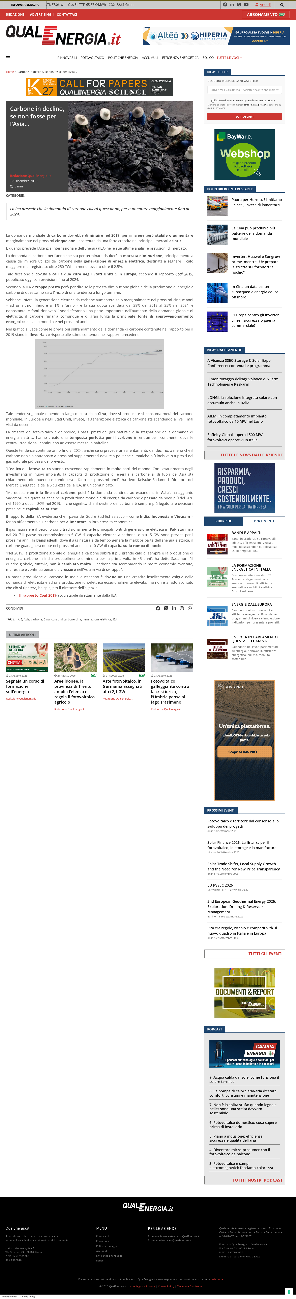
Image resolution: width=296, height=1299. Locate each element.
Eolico (208, 57)
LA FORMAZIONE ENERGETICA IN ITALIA (251, 567)
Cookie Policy (166, 1286)
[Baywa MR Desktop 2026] (244, 154)
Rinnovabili (67, 57)
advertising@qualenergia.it (175, 1240)
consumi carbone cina (66, 619)
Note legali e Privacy (142, 1286)
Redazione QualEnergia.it (30, 176)
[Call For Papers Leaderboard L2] (99, 87)
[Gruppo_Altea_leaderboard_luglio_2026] (216, 36)
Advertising (40, 14)
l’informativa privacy (255, 104)
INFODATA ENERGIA (25, 4)
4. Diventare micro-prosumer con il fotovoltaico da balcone (239, 1151)
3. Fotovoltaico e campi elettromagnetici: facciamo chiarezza (241, 1165)
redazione (217, 1279)
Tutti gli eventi (265, 953)
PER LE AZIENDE (162, 1228)
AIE (20, 619)
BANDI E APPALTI (247, 533)
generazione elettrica (97, 619)
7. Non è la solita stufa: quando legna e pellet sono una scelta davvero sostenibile (242, 1109)
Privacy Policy (9, 1296)
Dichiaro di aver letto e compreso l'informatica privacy (244, 100)
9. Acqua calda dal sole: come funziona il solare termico (244, 1079)
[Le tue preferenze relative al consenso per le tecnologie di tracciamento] (289, 1292)
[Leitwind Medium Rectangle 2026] (244, 488)
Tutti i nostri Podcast (258, 1180)
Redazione (15, 14)
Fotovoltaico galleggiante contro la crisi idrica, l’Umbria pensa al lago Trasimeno (170, 692)
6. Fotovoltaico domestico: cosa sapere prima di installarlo (243, 1124)
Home (10, 71)
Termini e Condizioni (190, 1286)
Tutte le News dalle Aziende (251, 455)
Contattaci (67, 14)
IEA (115, 619)
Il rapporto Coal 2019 (37, 595)
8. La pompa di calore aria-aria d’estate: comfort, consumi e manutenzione (243, 1093)
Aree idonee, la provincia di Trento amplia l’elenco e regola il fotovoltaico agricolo (74, 692)
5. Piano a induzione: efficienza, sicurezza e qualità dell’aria (236, 1138)
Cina (47, 619)
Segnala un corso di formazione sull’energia (25, 686)
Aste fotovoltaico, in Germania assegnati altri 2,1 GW (122, 686)
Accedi (265, 4)
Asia (26, 619)
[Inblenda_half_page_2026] (244, 740)
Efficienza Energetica (180, 57)
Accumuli (150, 57)
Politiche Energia (123, 57)
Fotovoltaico (92, 57)
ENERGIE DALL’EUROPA (252, 604)
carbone (36, 619)
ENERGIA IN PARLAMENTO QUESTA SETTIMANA (255, 639)
